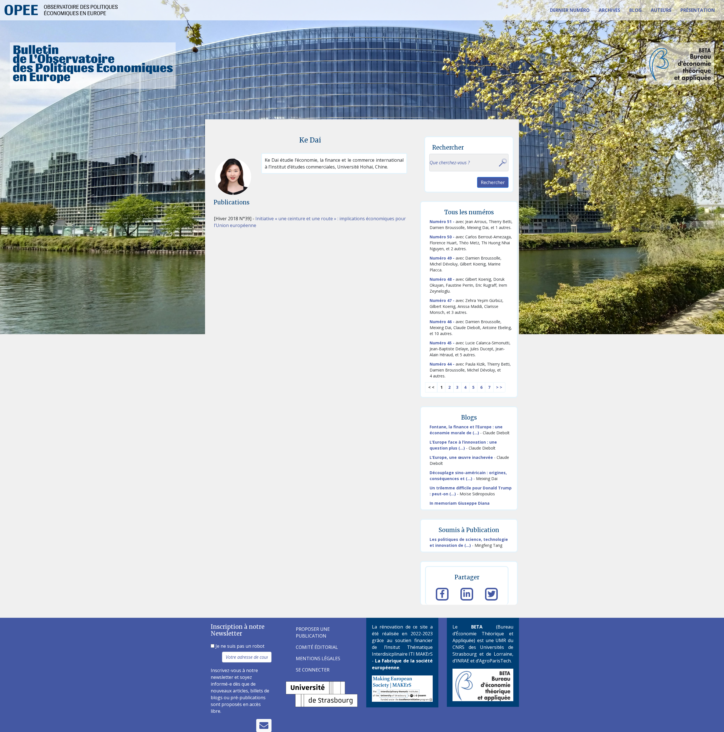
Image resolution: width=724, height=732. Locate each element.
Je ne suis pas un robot (239, 646)
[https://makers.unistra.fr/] (402, 688)
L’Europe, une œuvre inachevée (461, 457)
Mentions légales (318, 658)
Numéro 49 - (443, 258)
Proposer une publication (313, 632)
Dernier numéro (570, 10)
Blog (635, 10)
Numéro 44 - (443, 364)
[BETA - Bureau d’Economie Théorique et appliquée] (483, 684)
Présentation (697, 10)
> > (499, 387)
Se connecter (312, 670)
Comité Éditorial (317, 647)
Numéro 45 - (443, 343)
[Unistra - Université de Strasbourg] (322, 693)
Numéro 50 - (443, 236)
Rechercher (493, 182)
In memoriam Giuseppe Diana (460, 503)
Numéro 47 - (443, 300)
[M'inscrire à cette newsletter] (264, 725)
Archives (609, 10)
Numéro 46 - (443, 321)
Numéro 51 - (443, 221)
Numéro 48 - (443, 279)
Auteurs (661, 10)
